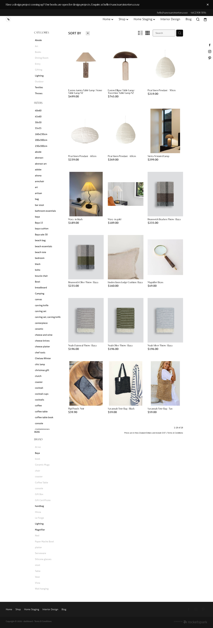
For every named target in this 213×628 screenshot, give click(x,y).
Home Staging (143, 19)
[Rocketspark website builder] (190, 622)
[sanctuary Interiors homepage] (26, 19)
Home (107, 19)
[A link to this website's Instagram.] (210, 51)
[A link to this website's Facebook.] (210, 45)
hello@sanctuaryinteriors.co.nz (172, 12)
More (37, 432)
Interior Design (170, 19)
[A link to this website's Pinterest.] (210, 58)
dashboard (28, 621)
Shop (122, 19)
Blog (189, 19)
